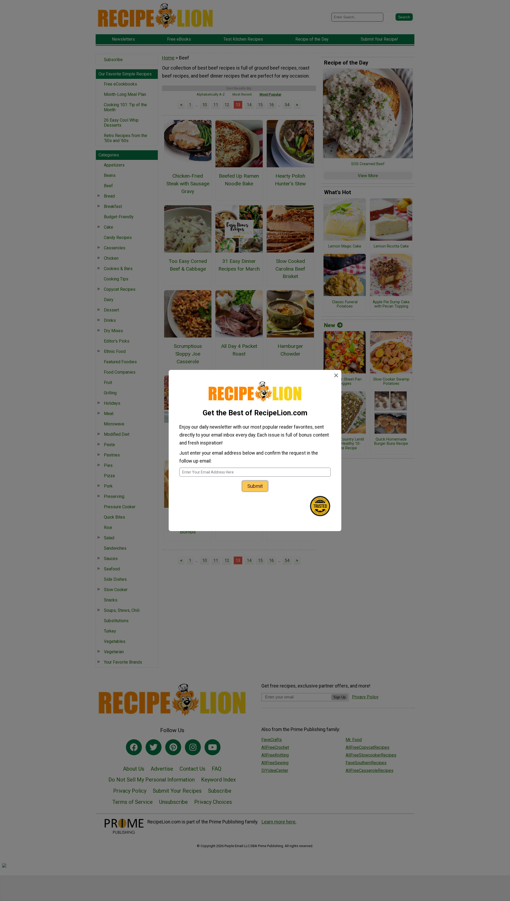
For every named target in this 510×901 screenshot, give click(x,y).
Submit (255, 486)
